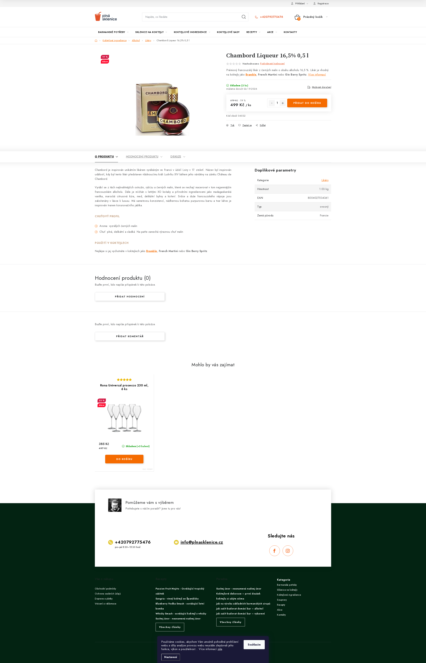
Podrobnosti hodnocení (272, 63)
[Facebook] (274, 550)
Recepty (281, 604)
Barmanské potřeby (287, 584)
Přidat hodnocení (130, 296)
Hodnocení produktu (142, 157)
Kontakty (281, 614)
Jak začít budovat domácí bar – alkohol (239, 608)
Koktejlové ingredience (289, 594)
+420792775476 (271, 17)
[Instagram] (288, 550)
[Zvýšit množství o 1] (283, 103)
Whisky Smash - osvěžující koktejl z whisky (181, 613)
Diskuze (175, 157)
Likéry (324, 180)
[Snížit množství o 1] (272, 103)
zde (220, 649)
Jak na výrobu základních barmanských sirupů (243, 603)
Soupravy (282, 599)
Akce (279, 609)
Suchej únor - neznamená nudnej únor (178, 618)
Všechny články (170, 627)
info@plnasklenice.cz (202, 542)
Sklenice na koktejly (287, 589)
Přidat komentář (130, 336)
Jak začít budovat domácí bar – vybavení (240, 613)
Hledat (243, 17)
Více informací (317, 75)
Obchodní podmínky (105, 588)
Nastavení (170, 657)
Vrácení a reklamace (105, 603)
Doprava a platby (103, 598)
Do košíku (124, 459)
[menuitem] (113, 32)
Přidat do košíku (307, 103)
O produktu (104, 157)
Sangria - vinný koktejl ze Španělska (177, 598)
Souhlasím (254, 645)
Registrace (323, 3)
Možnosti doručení (321, 87)
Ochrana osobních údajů (108, 593)
